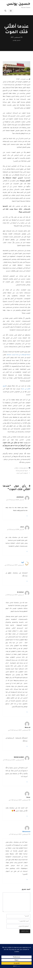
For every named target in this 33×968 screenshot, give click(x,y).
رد (26, 515)
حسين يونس (18, 4)
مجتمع (26, 468)
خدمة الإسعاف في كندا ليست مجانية (18, 355)
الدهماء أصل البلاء (22, 473)
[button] (5, 11)
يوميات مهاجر (18, 468)
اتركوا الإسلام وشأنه (22, 471)
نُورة (22, 562)
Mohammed (26, 832)
